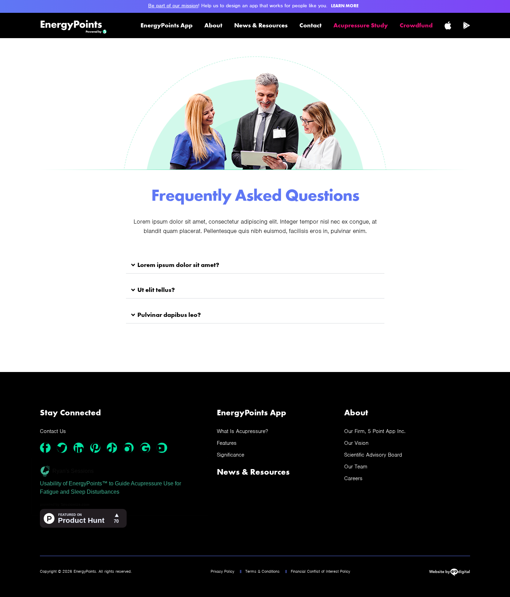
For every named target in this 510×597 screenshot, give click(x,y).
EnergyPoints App (167, 25)
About (213, 25)
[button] (255, 265)
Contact (310, 25)
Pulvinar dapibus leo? (169, 315)
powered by (65, 504)
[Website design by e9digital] (449, 574)
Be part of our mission (173, 5)
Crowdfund (416, 25)
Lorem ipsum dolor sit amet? (178, 265)
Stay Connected (70, 412)
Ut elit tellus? (156, 290)
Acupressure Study (360, 25)
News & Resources (261, 25)
